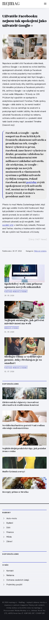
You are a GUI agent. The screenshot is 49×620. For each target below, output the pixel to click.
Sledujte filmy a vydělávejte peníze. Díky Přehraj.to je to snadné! (23, 360)
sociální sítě (7, 225)
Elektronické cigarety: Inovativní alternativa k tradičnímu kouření (20, 404)
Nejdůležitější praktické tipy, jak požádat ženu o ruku (24, 450)
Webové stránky (40, 251)
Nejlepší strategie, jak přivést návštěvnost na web (24, 322)
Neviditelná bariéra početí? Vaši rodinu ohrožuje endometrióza (23, 427)
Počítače (8, 291)
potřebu (31, 182)
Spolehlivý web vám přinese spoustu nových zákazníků (23, 285)
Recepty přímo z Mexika (15, 492)
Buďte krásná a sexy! (13, 471)
